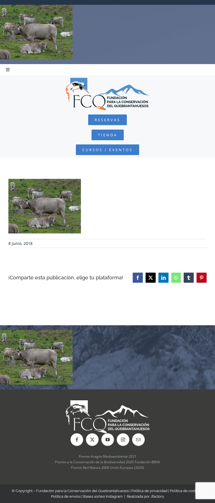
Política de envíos (66, 496)
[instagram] (123, 439)
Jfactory (157, 496)
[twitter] (92, 439)
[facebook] (77, 439)
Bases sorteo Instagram (103, 496)
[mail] (138, 439)
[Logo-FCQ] (107, 80)
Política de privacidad (149, 491)
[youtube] (107, 439)
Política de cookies (186, 491)
